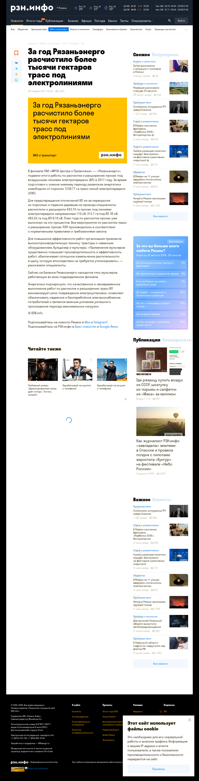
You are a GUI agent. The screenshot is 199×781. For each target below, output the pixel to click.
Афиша (86, 21)
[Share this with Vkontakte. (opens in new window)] (16, 63)
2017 (65, 43)
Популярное (165, 54)
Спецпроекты (177, 340)
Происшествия (39, 29)
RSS (165, 711)
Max (87, 322)
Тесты (124, 21)
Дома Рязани (109, 735)
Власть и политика (79, 29)
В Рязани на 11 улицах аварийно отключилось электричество (147, 179)
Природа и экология (165, 29)
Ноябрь (75, 43)
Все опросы (176, 241)
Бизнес (73, 21)
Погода (100, 21)
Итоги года (34, 21)
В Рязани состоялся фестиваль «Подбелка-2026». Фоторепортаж (145, 130)
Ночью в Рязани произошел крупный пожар (149, 200)
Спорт (148, 29)
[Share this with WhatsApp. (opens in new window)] (16, 80)
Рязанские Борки (111, 730)
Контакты (76, 711)
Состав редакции (80, 716)
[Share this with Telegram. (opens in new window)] (16, 68)
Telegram (100, 322)
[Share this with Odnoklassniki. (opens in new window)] (16, 74)
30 (82, 43)
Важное (141, 499)
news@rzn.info (47, 735)
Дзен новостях (85, 326)
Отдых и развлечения (146, 121)
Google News (109, 326)
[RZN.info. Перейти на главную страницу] (32, 8)
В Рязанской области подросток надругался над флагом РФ (149, 645)
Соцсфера (98, 29)
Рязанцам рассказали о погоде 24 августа (146, 89)
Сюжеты (161, 499)
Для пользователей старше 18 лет (27, 730)
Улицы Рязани (109, 716)
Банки (112, 21)
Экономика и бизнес (116, 29)
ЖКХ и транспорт (58, 29)
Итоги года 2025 (110, 711)
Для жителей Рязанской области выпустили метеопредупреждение (147, 623)
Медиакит (138, 711)
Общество (23, 29)
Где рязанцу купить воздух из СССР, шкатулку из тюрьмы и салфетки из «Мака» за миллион (159, 387)
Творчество (136, 29)
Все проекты (108, 740)
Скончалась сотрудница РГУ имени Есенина (149, 108)
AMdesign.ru (44, 743)
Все (13, 29)
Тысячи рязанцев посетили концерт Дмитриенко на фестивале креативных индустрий (149, 155)
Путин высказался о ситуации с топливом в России (147, 68)
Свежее (141, 54)
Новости (17, 21)
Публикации (146, 340)
